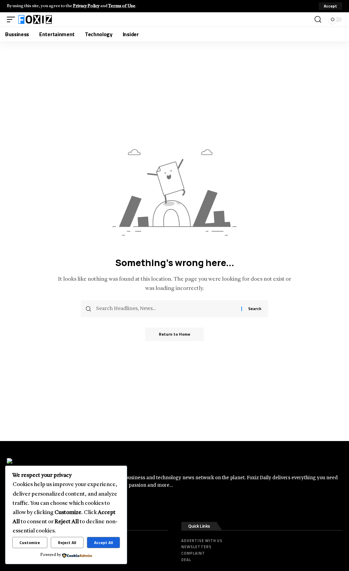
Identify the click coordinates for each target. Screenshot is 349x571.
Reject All (67, 542)
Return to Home (174, 334)
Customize (29, 542)
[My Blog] (35, 19)
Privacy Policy (86, 6)
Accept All (103, 542)
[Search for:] (166, 308)
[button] (330, 6)
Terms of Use (121, 6)
